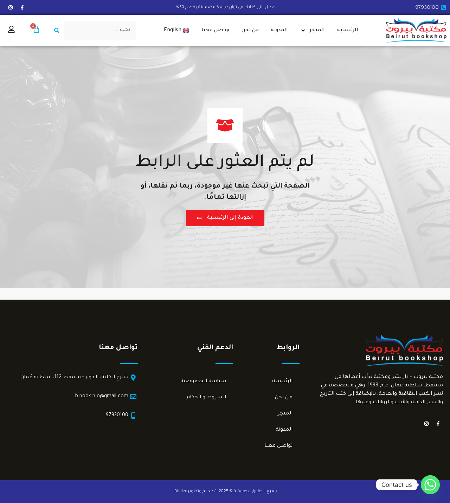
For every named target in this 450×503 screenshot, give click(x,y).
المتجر (317, 30)
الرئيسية (347, 30)
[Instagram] (10, 7)
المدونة (279, 30)
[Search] (55, 30)
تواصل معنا (215, 30)
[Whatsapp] (430, 484)
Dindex (180, 491)
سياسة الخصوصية (203, 381)
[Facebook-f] (22, 7)
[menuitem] (176, 30)
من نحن (250, 30)
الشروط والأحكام (206, 397)
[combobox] (100, 30)
